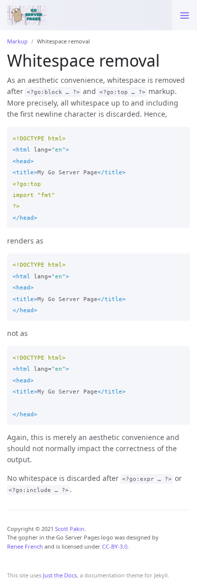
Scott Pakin (69, 528)
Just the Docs (60, 575)
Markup (17, 41)
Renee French (25, 546)
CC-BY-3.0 (114, 546)
